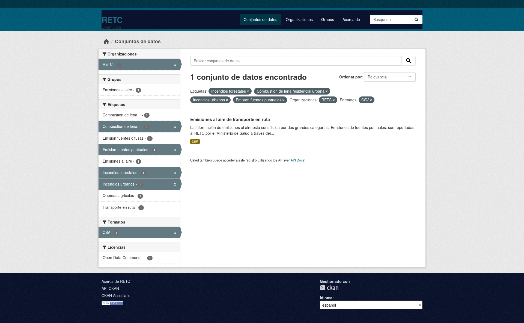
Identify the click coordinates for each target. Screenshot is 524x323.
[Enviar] (416, 19)
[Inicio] (106, 41)
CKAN (329, 287)
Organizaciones (299, 19)
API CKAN (110, 288)
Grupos (327, 19)
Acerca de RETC (116, 281)
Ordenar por (350, 77)
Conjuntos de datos (260, 19)
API (280, 160)
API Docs (297, 160)
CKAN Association (117, 295)
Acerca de (351, 19)
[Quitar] (248, 91)
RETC (112, 19)
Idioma (326, 297)
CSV (195, 141)
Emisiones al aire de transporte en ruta (230, 119)
